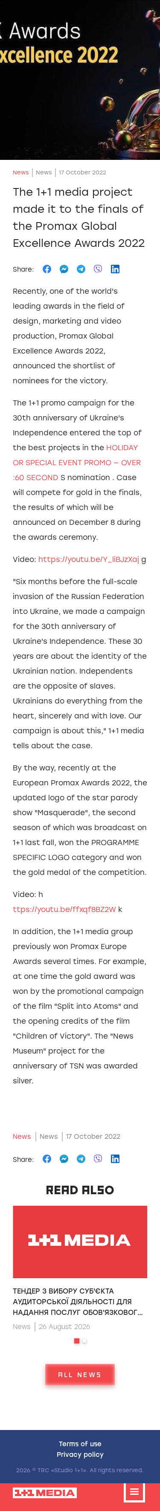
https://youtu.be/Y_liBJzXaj (88, 559)
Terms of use (80, 1443)
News (21, 172)
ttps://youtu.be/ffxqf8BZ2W (64, 909)
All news (80, 1374)
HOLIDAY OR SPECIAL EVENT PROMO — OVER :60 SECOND (77, 462)
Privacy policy (80, 1454)
